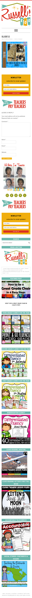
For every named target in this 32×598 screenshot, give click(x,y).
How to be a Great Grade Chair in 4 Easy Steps (16, 304)
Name (4, 139)
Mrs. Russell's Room (16, 14)
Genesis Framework (8, 595)
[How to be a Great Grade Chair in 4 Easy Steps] (16, 298)
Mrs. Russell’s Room (9, 593)
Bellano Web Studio (23, 595)
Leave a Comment (18, 39)
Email (4, 146)
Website (4, 152)
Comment (5, 121)
